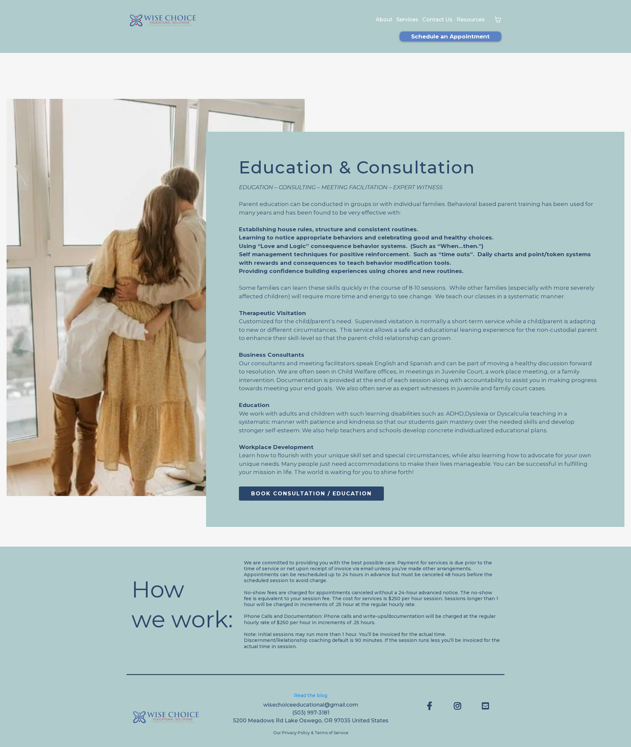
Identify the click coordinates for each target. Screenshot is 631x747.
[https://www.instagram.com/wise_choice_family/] (459, 706)
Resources (470, 19)
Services (407, 19)
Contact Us (437, 19)
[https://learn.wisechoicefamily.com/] (167, 716)
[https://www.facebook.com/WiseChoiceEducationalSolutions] (431, 706)
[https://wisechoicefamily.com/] (163, 19)
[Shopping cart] (498, 19)
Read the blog (310, 695)
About (384, 19)
